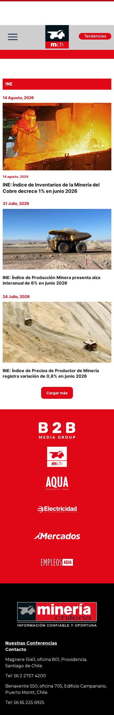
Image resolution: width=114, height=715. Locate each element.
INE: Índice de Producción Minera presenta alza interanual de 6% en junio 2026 (51, 280)
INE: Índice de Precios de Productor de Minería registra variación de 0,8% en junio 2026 (51, 373)
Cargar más (57, 393)
